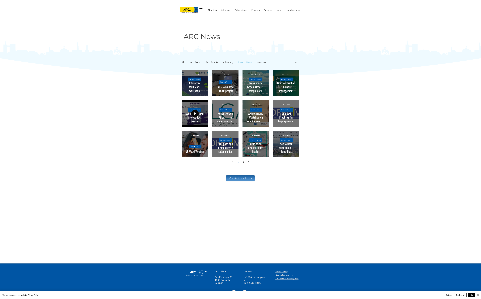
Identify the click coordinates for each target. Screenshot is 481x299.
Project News (245, 62)
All (183, 62)
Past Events (212, 62)
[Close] (477, 295)
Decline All (460, 295)
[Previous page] (232, 162)
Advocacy (228, 62)
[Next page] (248, 162)
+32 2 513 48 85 (252, 282)
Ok (471, 295)
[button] (296, 62)
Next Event (195, 62)
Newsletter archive (284, 275)
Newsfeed (262, 62)
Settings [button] (449, 295)
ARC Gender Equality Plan (286, 278)
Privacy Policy (33, 295)
